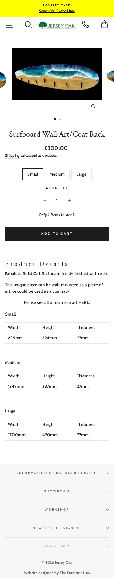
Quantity (57, 188)
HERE (83, 302)
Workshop (57, 510)
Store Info (57, 546)
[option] (57, 8)
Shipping (12, 155)
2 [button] (60, 119)
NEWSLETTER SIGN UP (57, 528)
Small (32, 174)
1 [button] (55, 119)
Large (81, 174)
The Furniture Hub (75, 572)
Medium (57, 174)
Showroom (57, 491)
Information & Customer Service (57, 473)
